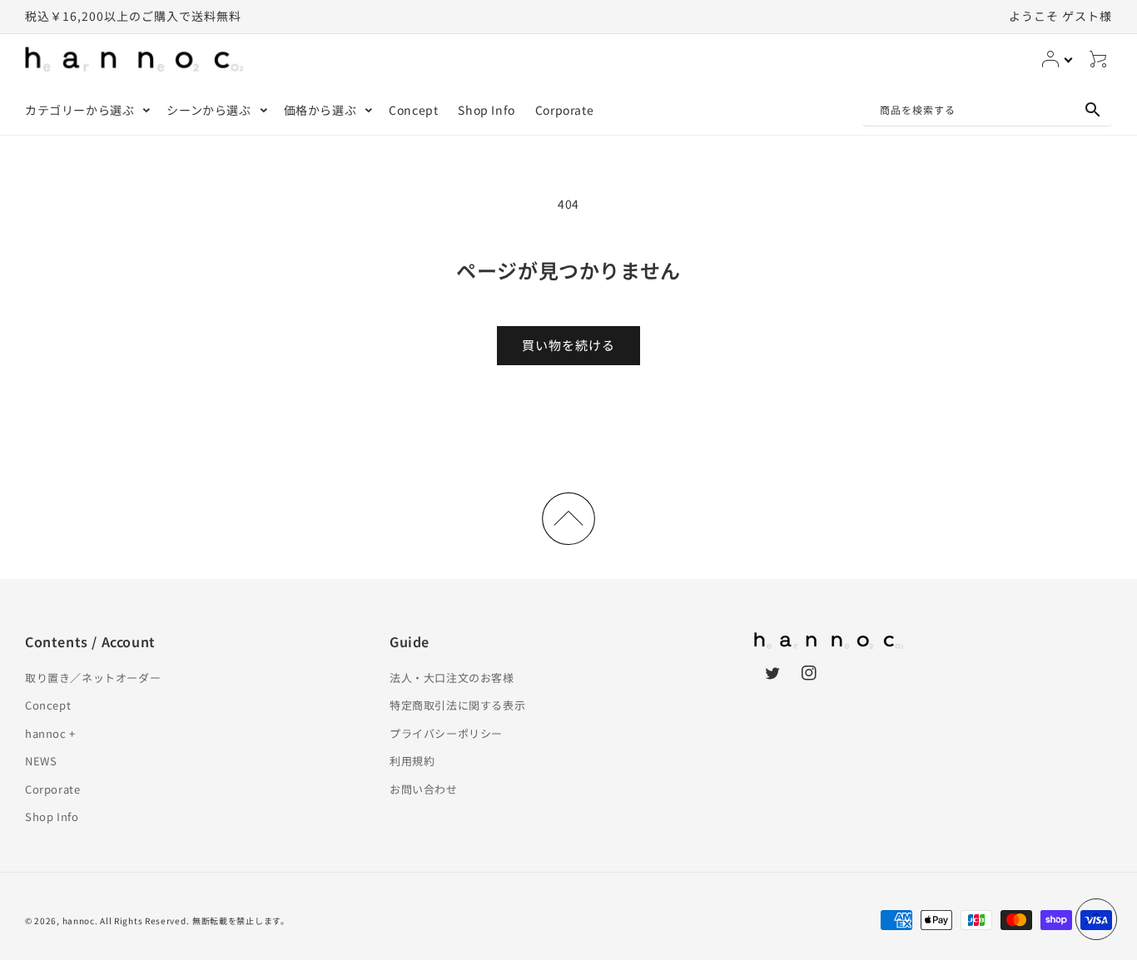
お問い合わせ (424, 789)
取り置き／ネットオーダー (93, 677)
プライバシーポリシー (446, 733)
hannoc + (50, 733)
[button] (85, 109)
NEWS (41, 761)
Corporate (52, 789)
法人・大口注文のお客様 (452, 677)
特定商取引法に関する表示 (457, 705)
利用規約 (412, 761)
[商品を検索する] (1093, 110)
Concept (48, 705)
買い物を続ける (568, 345)
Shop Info (51, 816)
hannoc (78, 920)
